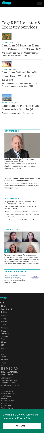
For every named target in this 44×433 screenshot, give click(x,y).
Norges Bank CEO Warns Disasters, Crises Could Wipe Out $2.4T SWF (20, 203)
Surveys (4, 318)
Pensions (5, 42)
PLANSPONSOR (7, 374)
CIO (2, 372)
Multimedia (5, 328)
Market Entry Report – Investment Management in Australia (15, 276)
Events (3, 325)
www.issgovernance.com (10, 385)
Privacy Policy (24, 418)
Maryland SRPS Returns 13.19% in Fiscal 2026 (21, 212)
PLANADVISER (11, 372)
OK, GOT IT (22, 426)
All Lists (4, 322)
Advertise (4, 360)
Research (5, 103)
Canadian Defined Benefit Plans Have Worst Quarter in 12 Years (21, 76)
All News (4, 315)
